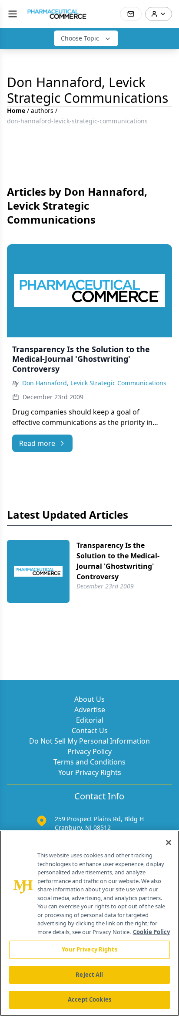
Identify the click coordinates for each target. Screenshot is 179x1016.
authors (42, 110)
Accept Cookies (89, 999)
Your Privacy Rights (89, 772)
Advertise (89, 709)
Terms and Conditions (89, 762)
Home (16, 110)
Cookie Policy (151, 932)
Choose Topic (80, 38)
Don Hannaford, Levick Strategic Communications (94, 383)
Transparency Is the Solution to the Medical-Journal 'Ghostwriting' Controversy (117, 560)
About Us (89, 699)
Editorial (89, 720)
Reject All (89, 975)
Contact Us (90, 730)
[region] (89, 923)
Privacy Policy (89, 751)
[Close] (168, 842)
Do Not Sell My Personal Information (89, 741)
